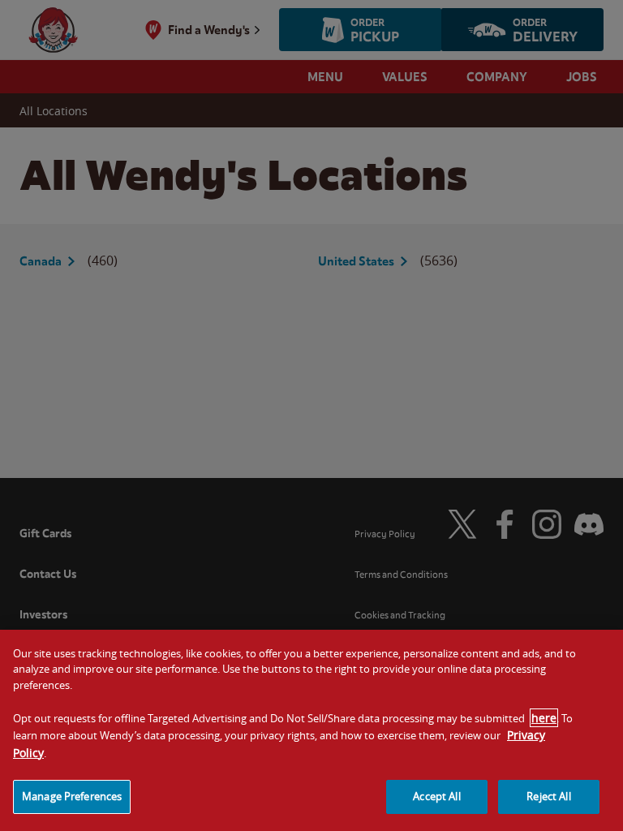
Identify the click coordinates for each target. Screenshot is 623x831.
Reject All (548, 796)
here (543, 718)
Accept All (436, 796)
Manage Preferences (72, 796)
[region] (311, 730)
